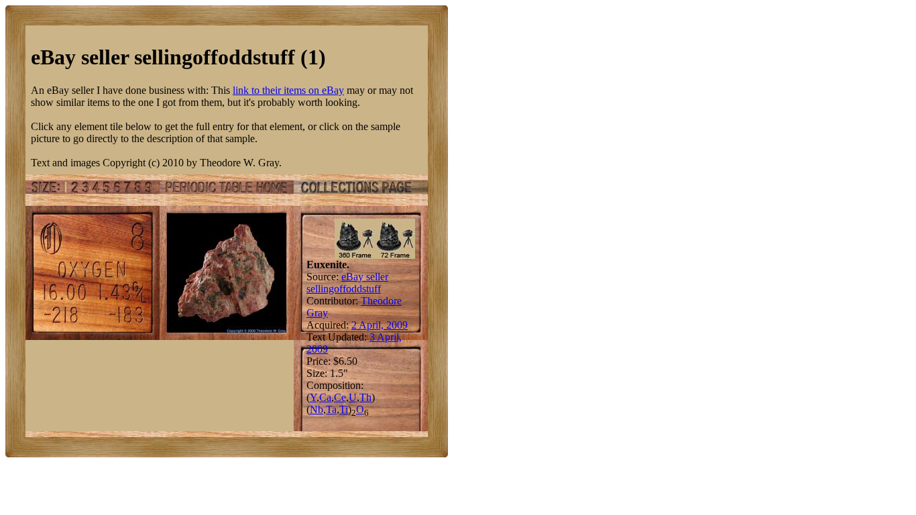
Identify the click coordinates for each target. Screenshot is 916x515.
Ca (325, 397)
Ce (340, 397)
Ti (343, 409)
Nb (316, 409)
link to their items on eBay (288, 90)
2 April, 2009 (379, 325)
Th (365, 397)
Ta (331, 409)
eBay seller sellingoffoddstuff (347, 282)
